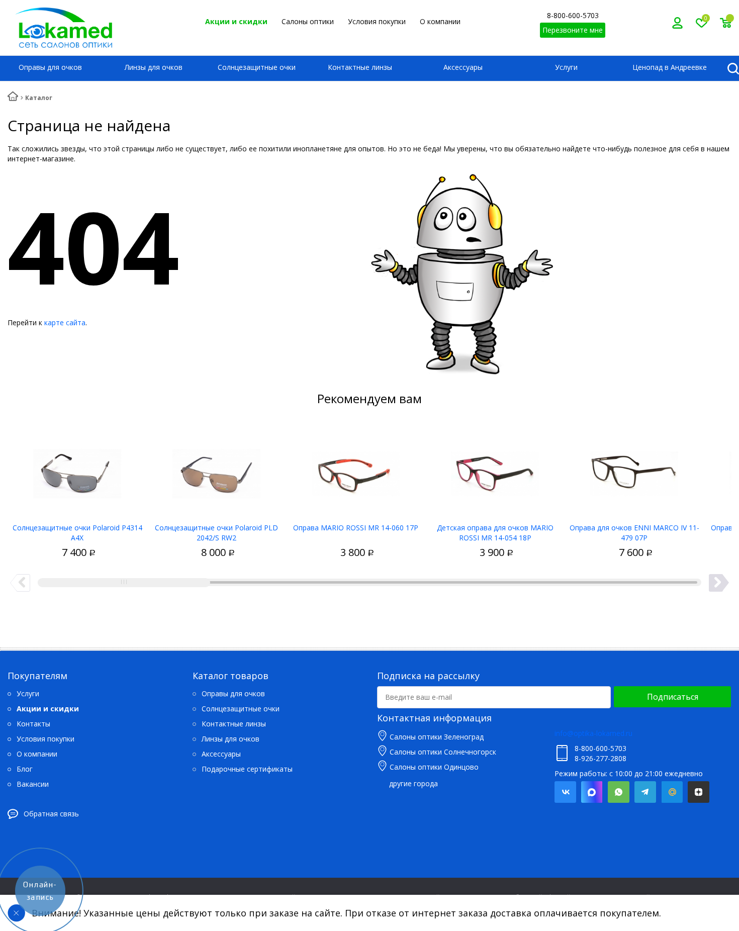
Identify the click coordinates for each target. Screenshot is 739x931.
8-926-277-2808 (600, 758)
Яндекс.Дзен (698, 792)
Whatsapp (618, 792)
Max (592, 792)
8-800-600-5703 (573, 15)
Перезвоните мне (572, 30)
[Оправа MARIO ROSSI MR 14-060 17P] (356, 470)
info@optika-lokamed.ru (593, 733)
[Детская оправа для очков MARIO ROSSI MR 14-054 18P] (495, 470)
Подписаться (672, 696)
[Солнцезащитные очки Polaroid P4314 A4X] (77, 470)
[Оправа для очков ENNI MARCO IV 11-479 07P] (634, 470)
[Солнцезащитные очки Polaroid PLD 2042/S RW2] (216, 470)
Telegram (645, 792)
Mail (672, 792)
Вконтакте (565, 792)
